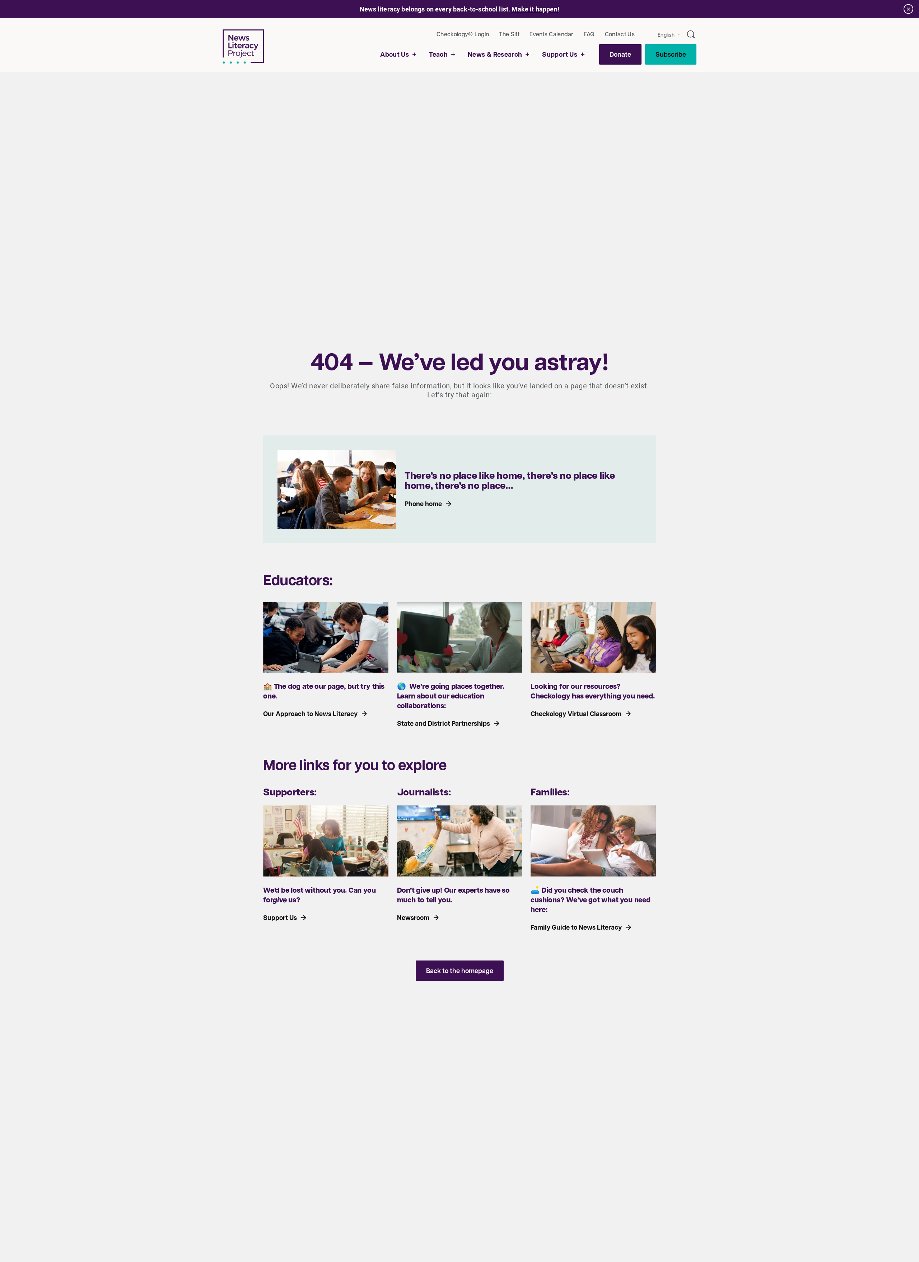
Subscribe (671, 54)
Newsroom (413, 917)
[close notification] (908, 9)
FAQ (589, 34)
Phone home (423, 503)
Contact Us (620, 34)
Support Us (280, 917)
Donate (620, 54)
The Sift (509, 34)
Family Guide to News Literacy (576, 927)
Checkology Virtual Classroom (576, 713)
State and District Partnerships (443, 723)
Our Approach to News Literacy (310, 713)
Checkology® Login (463, 34)
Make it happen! (535, 9)
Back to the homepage (459, 970)
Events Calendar (552, 34)
